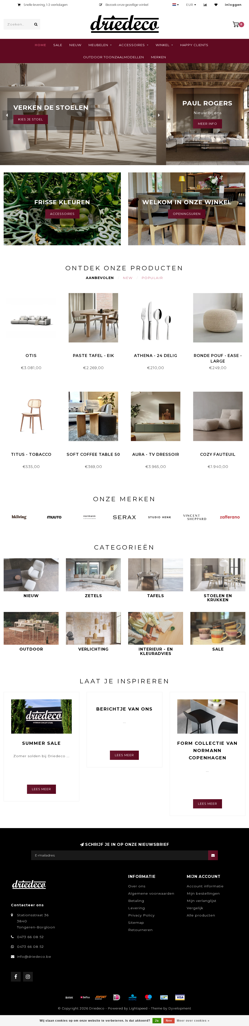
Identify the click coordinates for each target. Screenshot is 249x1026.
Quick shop (33, 354)
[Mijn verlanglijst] (216, 5)
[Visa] (180, 997)
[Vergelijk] (205, 5)
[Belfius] (85, 997)
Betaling (136, 901)
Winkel (162, 45)
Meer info (207, 124)
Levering (136, 908)
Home (40, 45)
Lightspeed (138, 1008)
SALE (57, 45)
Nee (169, 1020)
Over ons (136, 886)
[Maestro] (148, 997)
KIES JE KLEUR (30, 119)
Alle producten (201, 915)
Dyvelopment (180, 1008)
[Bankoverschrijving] (69, 997)
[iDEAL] (117, 997)
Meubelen (98, 45)
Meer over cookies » (193, 1020)
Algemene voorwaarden (151, 893)
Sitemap (136, 922)
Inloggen (233, 5)
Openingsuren (187, 214)
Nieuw (75, 45)
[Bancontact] (164, 997)
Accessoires (132, 45)
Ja (157, 1020)
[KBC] (132, 997)
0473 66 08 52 (30, 937)
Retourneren (140, 930)
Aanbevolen (100, 278)
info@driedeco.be (34, 956)
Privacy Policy (141, 915)
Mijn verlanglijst (201, 901)
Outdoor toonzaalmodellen (113, 57)
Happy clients (194, 45)
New (128, 278)
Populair (152, 278)
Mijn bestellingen (203, 893)
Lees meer (41, 789)
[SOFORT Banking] (101, 997)
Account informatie (205, 886)
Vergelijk (195, 908)
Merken (158, 57)
